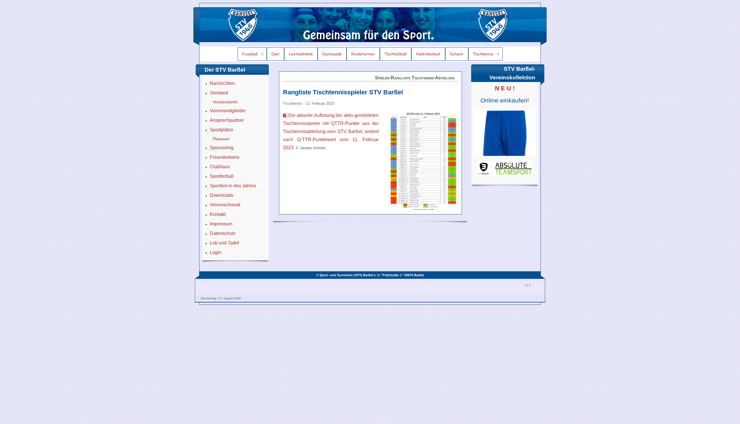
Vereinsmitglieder (228, 110)
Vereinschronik (225, 204)
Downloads (221, 195)
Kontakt (217, 214)
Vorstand (219, 92)
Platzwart (221, 139)
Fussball (250, 54)
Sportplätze (221, 129)
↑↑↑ (527, 285)
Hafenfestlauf (428, 54)
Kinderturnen (363, 54)
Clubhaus (220, 166)
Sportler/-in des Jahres (233, 185)
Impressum (221, 223)
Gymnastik (332, 54)
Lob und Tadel (224, 242)
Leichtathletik (301, 54)
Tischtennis (483, 54)
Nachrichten (222, 83)
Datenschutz (223, 233)
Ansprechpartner (227, 120)
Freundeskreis (224, 157)
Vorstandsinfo (225, 102)
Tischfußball (395, 54)
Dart (275, 54)
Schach (456, 54)
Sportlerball (222, 176)
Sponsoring (222, 147)
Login (215, 252)
